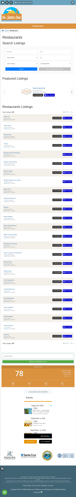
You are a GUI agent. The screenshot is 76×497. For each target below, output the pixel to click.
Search (21, 69)
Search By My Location (56, 69)
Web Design (47, 489)
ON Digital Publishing (59, 489)
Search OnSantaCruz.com (39, 361)
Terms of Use (36, 485)
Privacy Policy (27, 485)
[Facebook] (72, 2)
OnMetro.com (39, 489)
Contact (51, 485)
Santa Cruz (36, 92)
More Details (50, 95)
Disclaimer (44, 485)
